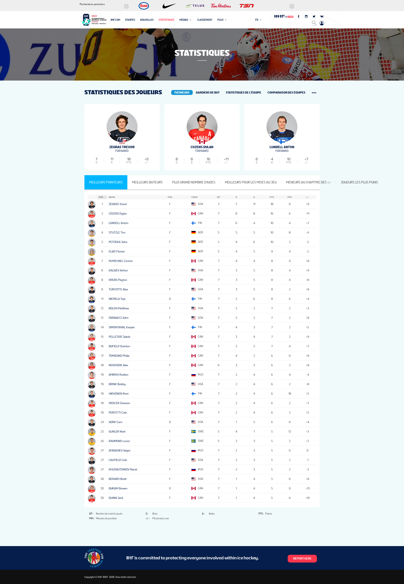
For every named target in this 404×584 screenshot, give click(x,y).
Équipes (130, 19)
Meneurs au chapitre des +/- (308, 182)
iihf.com (115, 19)
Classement (204, 19)
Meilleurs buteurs (147, 182)
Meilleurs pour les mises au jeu (251, 182)
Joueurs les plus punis (359, 182)
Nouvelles (147, 19)
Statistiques (166, 19)
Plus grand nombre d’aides (193, 182)
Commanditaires (121, 19)
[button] (126, 6)
